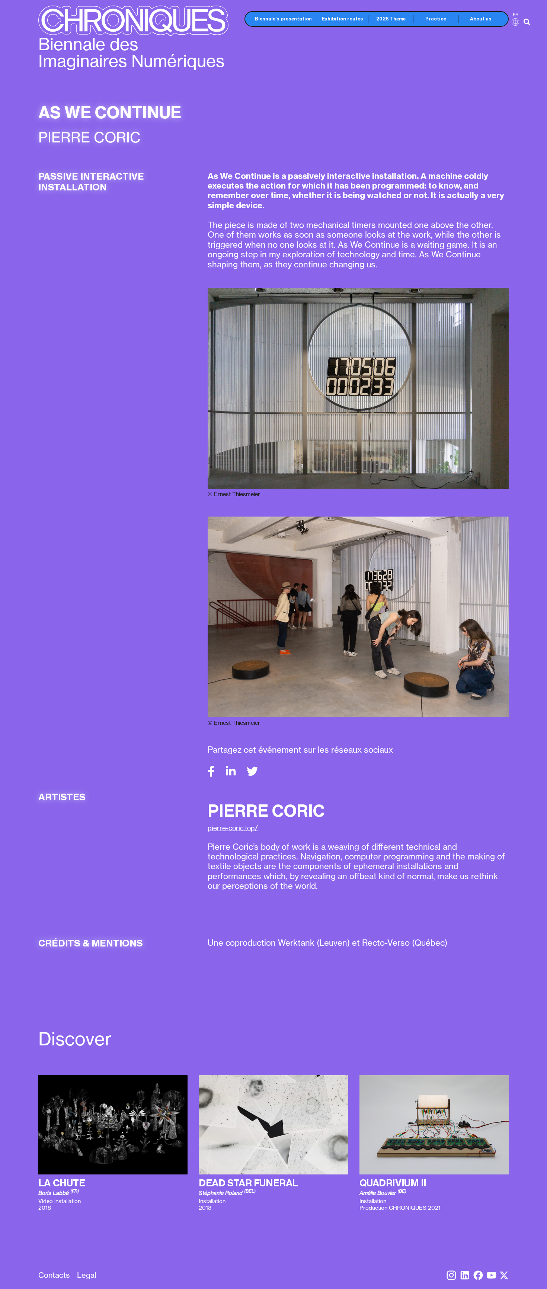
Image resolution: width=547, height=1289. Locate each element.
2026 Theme (391, 19)
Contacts (54, 1275)
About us (481, 19)
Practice (435, 19)
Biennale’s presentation (283, 19)
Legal (86, 1275)
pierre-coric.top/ (233, 828)
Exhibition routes (342, 19)
